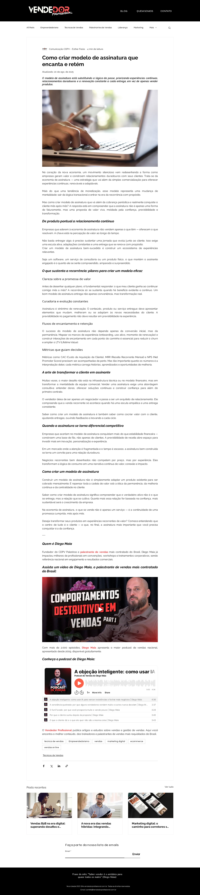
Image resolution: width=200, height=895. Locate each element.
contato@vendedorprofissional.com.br (101, 890)
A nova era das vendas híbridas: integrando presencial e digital (96, 825)
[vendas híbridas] (100, 805)
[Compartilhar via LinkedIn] (59, 765)
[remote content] (100, 695)
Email (67, 851)
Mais (152, 28)
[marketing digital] (150, 805)
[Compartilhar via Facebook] (43, 765)
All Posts (30, 28)
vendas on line (51, 747)
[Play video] (100, 609)
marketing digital (116, 741)
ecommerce (136, 741)
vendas (98, 741)
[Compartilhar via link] (66, 765)
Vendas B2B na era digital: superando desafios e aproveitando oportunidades (47, 825)
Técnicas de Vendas (74, 28)
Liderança (123, 28)
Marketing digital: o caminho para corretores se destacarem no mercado (150, 825)
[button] (169, 27)
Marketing (138, 28)
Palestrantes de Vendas (100, 28)
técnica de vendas (53, 741)
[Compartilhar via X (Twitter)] (51, 765)
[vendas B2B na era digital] (49, 805)
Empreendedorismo (49, 28)
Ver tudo (169, 787)
